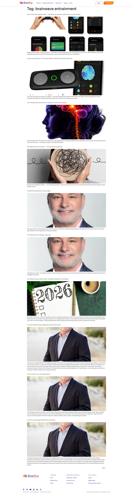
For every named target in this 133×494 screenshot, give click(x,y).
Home (51, 477)
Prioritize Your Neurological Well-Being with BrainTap (41, 420)
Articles (51, 483)
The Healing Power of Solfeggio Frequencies (39, 235)
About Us (38, 3)
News (70, 3)
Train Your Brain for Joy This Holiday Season (38, 374)
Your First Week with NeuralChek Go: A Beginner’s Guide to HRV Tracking (46, 102)
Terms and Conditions (34, 492)
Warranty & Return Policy (45, 492)
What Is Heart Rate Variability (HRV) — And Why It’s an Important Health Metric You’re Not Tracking (53, 14)
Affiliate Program (91, 480)
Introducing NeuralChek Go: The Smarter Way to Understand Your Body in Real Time (49, 58)
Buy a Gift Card (69, 483)
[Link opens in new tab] (24, 489)
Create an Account (70, 480)
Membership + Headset (71, 477)
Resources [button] (58, 3)
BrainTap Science (54, 480)
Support (66, 3)
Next (104, 468)
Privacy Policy (26, 492)
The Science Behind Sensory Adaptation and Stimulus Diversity (44, 325)
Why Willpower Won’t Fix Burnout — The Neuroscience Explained (44, 146)
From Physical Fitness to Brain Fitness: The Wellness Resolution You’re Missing (47, 279)
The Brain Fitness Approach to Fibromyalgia (38, 191)
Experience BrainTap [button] (47, 3)
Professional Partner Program (94, 483)
